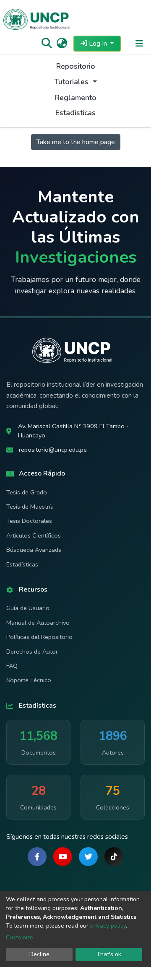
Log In (98, 43)
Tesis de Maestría (30, 506)
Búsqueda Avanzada (34, 550)
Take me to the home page (75, 142)
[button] (62, 43)
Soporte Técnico (28, 680)
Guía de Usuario (27, 608)
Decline (39, 954)
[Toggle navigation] (139, 43)
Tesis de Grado (26, 492)
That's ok (108, 954)
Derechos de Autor (32, 651)
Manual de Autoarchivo (38, 622)
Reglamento (75, 98)
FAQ (12, 666)
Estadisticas (75, 113)
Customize (19, 937)
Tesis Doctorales (29, 521)
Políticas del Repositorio (39, 637)
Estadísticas (22, 564)
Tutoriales (72, 82)
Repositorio (75, 66)
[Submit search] (46, 43)
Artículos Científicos (33, 535)
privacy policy (108, 926)
